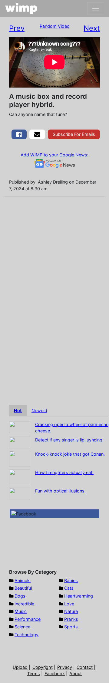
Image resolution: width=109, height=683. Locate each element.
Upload (20, 667)
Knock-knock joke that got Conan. (70, 454)
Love (69, 603)
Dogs (20, 595)
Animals (23, 580)
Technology (26, 634)
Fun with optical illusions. (60, 490)
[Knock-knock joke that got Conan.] (19, 458)
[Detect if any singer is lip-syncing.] (19, 441)
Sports (71, 626)
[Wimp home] (21, 8)
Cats (69, 588)
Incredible (24, 603)
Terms (33, 673)
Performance (28, 619)
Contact (85, 667)
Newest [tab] (39, 410)
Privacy (64, 667)
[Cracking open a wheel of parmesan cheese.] (19, 426)
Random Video (55, 26)
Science (22, 626)
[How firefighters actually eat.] (19, 476)
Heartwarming (78, 595)
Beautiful (23, 588)
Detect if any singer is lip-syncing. (69, 439)
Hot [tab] (18, 410)
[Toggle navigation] (95, 8)
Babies (71, 580)
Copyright (42, 667)
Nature (71, 611)
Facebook (55, 673)
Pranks (71, 619)
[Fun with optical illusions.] (19, 492)
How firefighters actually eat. (64, 472)
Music (21, 611)
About (75, 673)
